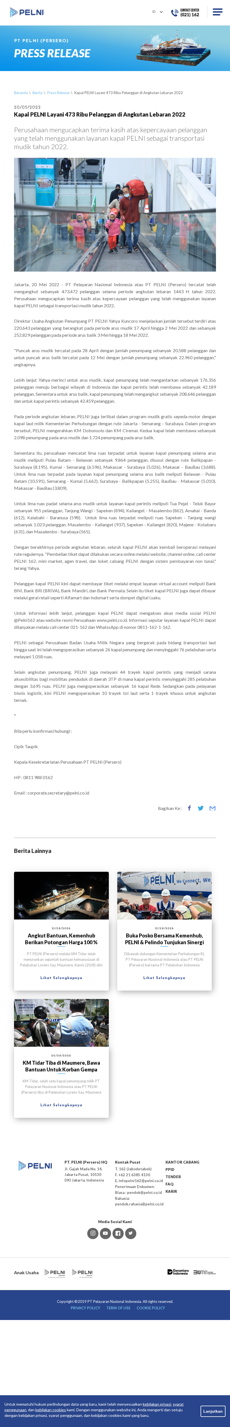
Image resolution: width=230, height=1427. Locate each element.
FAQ (169, 1184)
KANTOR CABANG (182, 1162)
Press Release (58, 92)
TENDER (173, 1177)
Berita (37, 92)
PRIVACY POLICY (85, 1308)
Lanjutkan (213, 1411)
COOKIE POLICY (151, 1308)
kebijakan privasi (157, 1404)
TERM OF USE (118, 1308)
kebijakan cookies (50, 1409)
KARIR (171, 1191)
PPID (169, 1169)
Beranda (21, 92)
